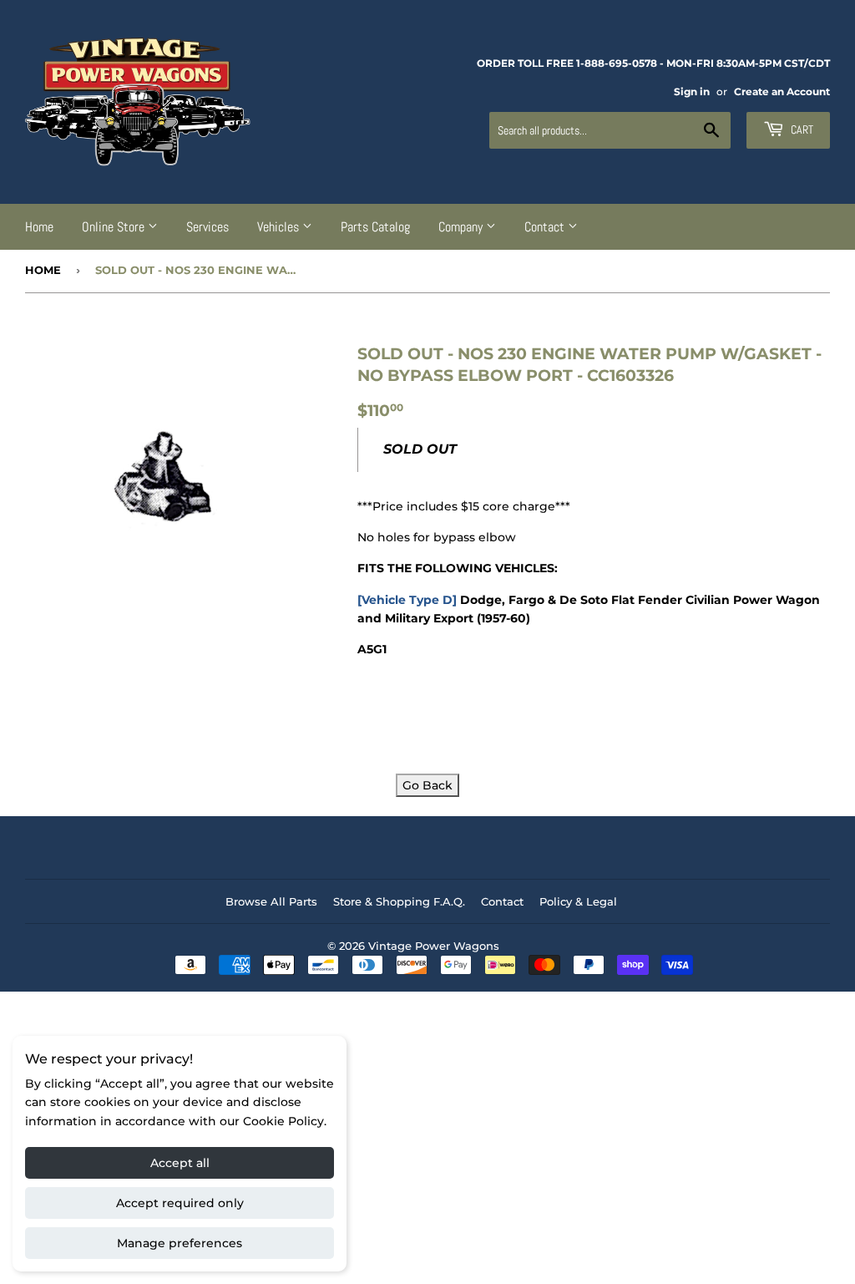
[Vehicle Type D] (407, 599)
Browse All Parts (271, 901)
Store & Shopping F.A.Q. (399, 901)
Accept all (180, 1162)
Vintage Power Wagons (433, 945)
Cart (800, 129)
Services (207, 227)
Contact (546, 227)
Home (39, 227)
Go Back (427, 785)
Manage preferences (179, 1243)
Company (462, 227)
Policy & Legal (578, 901)
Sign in (692, 91)
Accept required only (180, 1202)
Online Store (115, 227)
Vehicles (279, 227)
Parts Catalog (375, 227)
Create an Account (782, 91)
